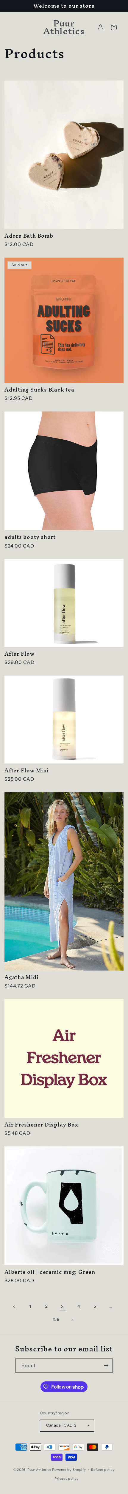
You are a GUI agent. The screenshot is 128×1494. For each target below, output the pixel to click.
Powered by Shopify (69, 1469)
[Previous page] (14, 1306)
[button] (113, 27)
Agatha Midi (21, 977)
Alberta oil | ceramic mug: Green (49, 1272)
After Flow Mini (26, 770)
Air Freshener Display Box (41, 1124)
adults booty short (30, 537)
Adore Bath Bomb (28, 236)
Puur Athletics (39, 1469)
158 (56, 1319)
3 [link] (62, 1306)
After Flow (19, 654)
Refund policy (103, 1470)
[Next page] (72, 1319)
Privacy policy (66, 1478)
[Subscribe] (106, 1365)
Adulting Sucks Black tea (39, 389)
